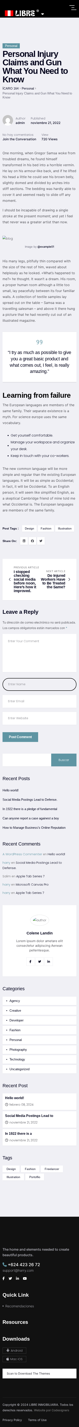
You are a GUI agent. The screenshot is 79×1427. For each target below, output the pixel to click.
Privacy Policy (12, 1420)
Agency (14, 1001)
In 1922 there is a (18, 1133)
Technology (17, 1059)
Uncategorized (19, 1069)
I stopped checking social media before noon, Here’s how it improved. (25, 581)
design (29, 528)
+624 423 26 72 (23, 1264)
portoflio (34, 1177)
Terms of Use (37, 1420)
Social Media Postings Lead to (29, 1116)
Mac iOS (16, 1359)
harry (6, 862)
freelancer (52, 1169)
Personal (11, 46)
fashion (46, 528)
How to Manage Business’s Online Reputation (34, 827)
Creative (15, 1010)
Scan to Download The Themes (28, 1373)
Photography (18, 1049)
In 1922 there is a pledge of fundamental (30, 809)
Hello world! (11, 790)
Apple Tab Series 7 (30, 876)
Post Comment (20, 737)
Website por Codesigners (51, 1410)
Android (16, 1350)
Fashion (14, 1030)
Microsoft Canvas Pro (32, 884)
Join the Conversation (19, 139)
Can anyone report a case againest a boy (31, 818)
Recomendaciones (19, 1306)
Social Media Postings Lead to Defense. (30, 799)
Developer (16, 1020)
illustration (65, 528)
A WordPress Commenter (22, 854)
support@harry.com (18, 1270)
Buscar (64, 760)
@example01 (45, 246)
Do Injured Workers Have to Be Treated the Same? (53, 581)
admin (20, 123)
